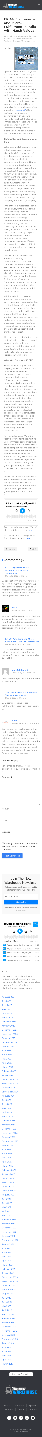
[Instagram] (8, 866)
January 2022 (8, 1224)
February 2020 (9, 1318)
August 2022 (8, 1195)
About (21, 1409)
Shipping (17, 41)
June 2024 (7, 1104)
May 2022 (6, 1207)
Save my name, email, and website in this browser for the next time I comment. (20, 846)
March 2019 (7, 1364)
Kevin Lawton (20, 36)
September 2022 (10, 1191)
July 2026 (6, 1001)
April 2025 (7, 1063)
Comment (7, 777)
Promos (9, 1409)
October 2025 (8, 1038)
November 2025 (10, 1034)
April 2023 (7, 1162)
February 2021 (9, 1269)
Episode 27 (21, 110)
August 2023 (8, 1145)
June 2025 (7, 1054)
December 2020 (10, 1277)
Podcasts (8, 41)
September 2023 (10, 1141)
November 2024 (10, 1083)
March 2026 (7, 1017)
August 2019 (8, 1343)
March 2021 (7, 1265)
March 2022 (7, 1215)
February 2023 (9, 1170)
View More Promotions (21, 1374)
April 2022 (7, 1211)
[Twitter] (5, 866)
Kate (14, 720)
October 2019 (8, 1335)
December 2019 (9, 1327)
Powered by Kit (21, 910)
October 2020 (8, 1285)
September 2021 (10, 1240)
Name (5, 809)
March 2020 (8, 1314)
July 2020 (6, 1298)
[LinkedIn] (12, 866)
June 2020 (7, 1302)
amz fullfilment (20, 670)
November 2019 (9, 1331)
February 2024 (9, 1120)
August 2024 (8, 1096)
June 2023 (7, 1153)
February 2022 (9, 1219)
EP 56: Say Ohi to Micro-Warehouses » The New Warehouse (17, 570)
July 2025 (6, 1050)
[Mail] (18, 866)
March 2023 (7, 1166)
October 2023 (8, 1137)
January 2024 (8, 1125)
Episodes (33, 1405)
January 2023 (8, 1174)
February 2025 (9, 1071)
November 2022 (10, 1182)
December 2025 (10, 1030)
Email (5, 820)
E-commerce (26, 39)
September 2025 (10, 1042)
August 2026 (8, 997)
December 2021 (9, 1228)
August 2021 (8, 1244)
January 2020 (8, 1322)
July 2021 (6, 1248)
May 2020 (6, 1306)
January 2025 (8, 1075)
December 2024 (10, 1079)
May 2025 (6, 1059)
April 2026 (7, 1013)
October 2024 (8, 1087)
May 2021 (6, 1257)
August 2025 (8, 1046)
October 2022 (8, 1186)
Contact (33, 1409)
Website (6, 832)
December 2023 (10, 1129)
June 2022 (7, 1203)
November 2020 (10, 1281)
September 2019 (10, 1339)
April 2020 (7, 1310)
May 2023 (6, 1158)
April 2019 (6, 1360)
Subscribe (21, 902)
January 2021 (8, 1273)
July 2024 (6, 1100)
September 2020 (10, 1289)
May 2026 (6, 1009)
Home (7, 1405)
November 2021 (9, 1232)
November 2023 (10, 1133)
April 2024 (7, 1112)
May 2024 (6, 1108)
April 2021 (6, 1261)
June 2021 (6, 1252)
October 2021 (8, 1236)
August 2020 (8, 1294)
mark (15, 607)
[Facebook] (2, 866)
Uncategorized (27, 41)
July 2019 (6, 1347)
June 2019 (6, 1351)
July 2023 (6, 1149)
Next (32, 549)
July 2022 (6, 1199)
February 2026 (9, 1021)
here (30, 530)
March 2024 (8, 1116)
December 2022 (10, 1178)
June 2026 (7, 1005)
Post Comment (12, 856)
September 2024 (10, 1092)
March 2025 (7, 1067)
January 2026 (8, 1026)
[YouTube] (15, 866)
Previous (11, 549)
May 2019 (6, 1355)
